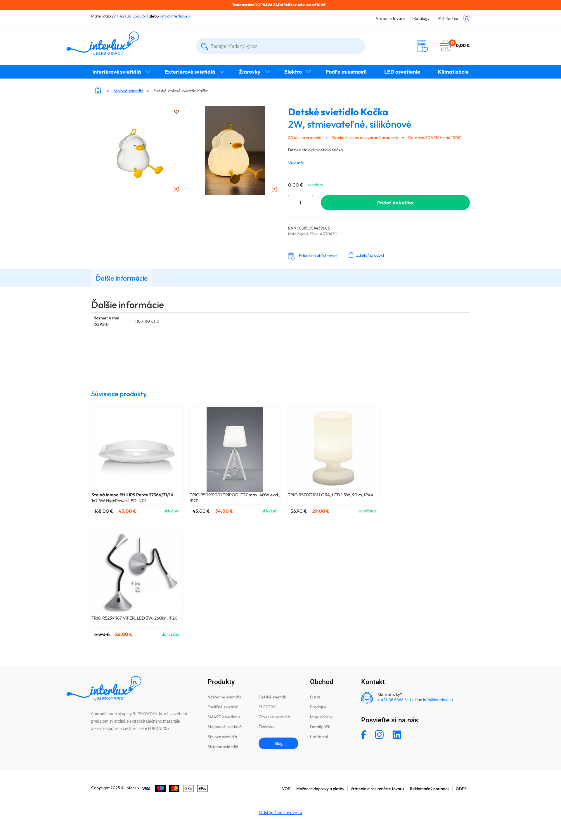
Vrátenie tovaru (390, 18)
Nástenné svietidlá (224, 697)
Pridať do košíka (395, 203)
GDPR (461, 788)
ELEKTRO (267, 707)
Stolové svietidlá (128, 90)
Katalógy (421, 18)
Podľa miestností (346, 71)
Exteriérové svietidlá (190, 71)
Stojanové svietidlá (224, 726)
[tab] (121, 278)
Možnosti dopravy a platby (320, 788)
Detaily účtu (320, 726)
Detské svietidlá (273, 697)
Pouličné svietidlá (222, 707)
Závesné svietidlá (274, 716)
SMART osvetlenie (224, 716)
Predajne (318, 707)
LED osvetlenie (402, 71)
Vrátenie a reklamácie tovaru (377, 788)
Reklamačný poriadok (430, 788)
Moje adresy (321, 716)
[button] (365, 254)
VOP (286, 788)
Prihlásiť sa (448, 18)
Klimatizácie (453, 71)
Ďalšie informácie (122, 278)
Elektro (293, 71)
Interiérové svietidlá (116, 71)
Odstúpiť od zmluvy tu (280, 812)
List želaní (319, 736)
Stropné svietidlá (222, 746)
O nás (315, 697)
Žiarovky (250, 71)
